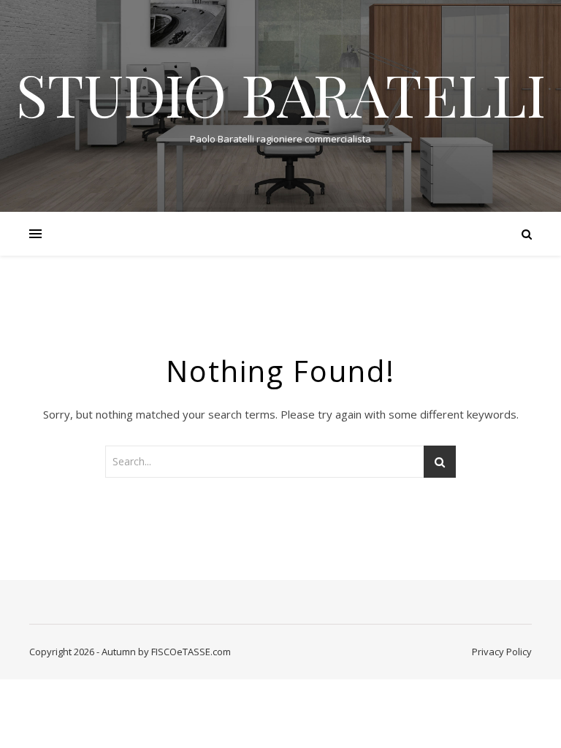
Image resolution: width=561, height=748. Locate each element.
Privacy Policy (502, 651)
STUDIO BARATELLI (281, 93)
